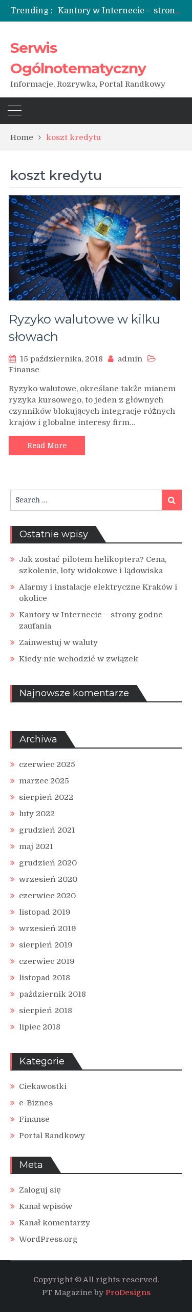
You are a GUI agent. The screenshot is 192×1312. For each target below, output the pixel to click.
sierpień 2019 (46, 945)
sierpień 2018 (45, 1010)
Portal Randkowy (52, 1135)
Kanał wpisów (45, 1206)
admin (130, 359)
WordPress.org (48, 1239)
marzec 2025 (44, 780)
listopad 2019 (45, 912)
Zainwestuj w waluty (58, 642)
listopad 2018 (44, 977)
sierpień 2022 (46, 797)
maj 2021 (36, 846)
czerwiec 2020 (47, 895)
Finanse (24, 369)
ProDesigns (128, 1292)
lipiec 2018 (39, 1027)
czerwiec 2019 (47, 961)
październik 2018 (52, 994)
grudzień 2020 (48, 862)
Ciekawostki (43, 1086)
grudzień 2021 (47, 830)
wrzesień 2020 (48, 879)
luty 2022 (37, 813)
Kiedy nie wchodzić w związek (78, 658)
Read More (47, 445)
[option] (120, 10)
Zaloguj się (40, 1190)
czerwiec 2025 (47, 764)
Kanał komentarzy (54, 1222)
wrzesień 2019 (47, 928)
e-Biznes (36, 1102)
